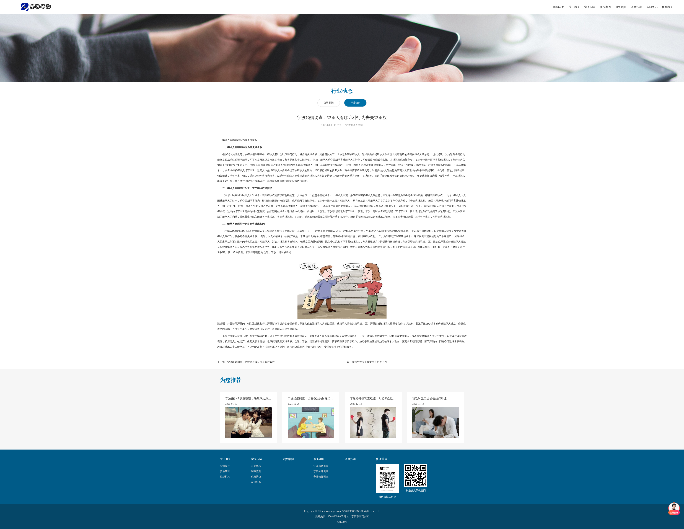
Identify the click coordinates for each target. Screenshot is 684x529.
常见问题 (590, 7)
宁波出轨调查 (321, 466)
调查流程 (256, 471)
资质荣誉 (225, 471)
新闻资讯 (652, 7)
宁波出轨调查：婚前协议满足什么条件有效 (251, 362)
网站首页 (559, 7)
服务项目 (621, 7)
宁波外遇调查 (321, 471)
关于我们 (574, 7)
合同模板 (256, 466)
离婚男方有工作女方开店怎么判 (369, 362)
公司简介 (225, 466)
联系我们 (667, 7)
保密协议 (256, 476)
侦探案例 (605, 7)
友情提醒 (256, 482)
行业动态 (355, 102)
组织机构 (225, 476)
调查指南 (636, 7)
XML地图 (342, 521)
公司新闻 (329, 102)
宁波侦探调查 (321, 476)
